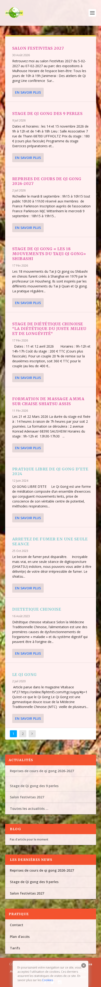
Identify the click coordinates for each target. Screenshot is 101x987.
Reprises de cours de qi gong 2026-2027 (42, 771)
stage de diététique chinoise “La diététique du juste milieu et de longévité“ (49, 329)
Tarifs (15, 948)
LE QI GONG (24, 674)
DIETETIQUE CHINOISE (36, 609)
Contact (16, 925)
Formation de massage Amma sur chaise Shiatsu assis (48, 401)
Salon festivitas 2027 (38, 48)
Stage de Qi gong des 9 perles (47, 113)
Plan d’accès (20, 936)
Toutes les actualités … (29, 808)
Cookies (47, 980)
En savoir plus (28, 92)
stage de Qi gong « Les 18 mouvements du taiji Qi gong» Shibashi (49, 253)
